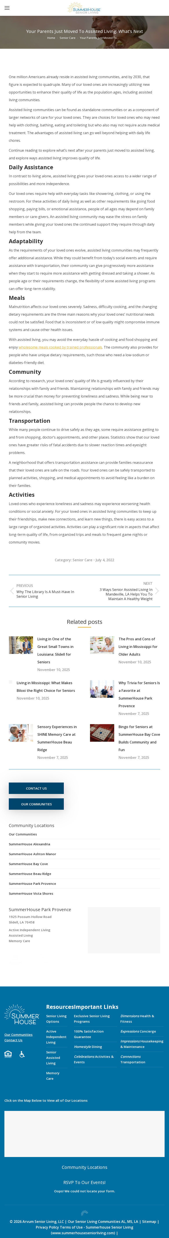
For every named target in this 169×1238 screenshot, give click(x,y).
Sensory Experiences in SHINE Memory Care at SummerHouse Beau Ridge (57, 738)
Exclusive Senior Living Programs (92, 1019)
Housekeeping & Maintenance (141, 1044)
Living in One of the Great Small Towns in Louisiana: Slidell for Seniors (55, 650)
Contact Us (13, 1040)
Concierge (138, 1031)
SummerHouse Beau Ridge (30, 873)
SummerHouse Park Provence (32, 883)
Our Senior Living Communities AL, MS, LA (103, 1221)
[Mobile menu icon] (7, 8)
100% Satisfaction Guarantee (89, 1034)
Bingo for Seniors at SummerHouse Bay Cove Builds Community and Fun (139, 738)
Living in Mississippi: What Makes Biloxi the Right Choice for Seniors (46, 686)
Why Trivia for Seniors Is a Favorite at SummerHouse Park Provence (139, 694)
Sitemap (149, 1221)
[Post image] (21, 645)
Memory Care (52, 1076)
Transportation (132, 1059)
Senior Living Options (56, 1019)
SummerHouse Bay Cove (28, 864)
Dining (88, 1046)
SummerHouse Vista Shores (31, 893)
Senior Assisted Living (53, 1057)
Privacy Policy (47, 1227)
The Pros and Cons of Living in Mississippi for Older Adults (138, 647)
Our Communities (23, 834)
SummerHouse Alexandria (29, 844)
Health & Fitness (137, 1019)
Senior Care (82, 560)
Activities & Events (94, 1059)
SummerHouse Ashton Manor (32, 854)
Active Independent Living (56, 1036)
